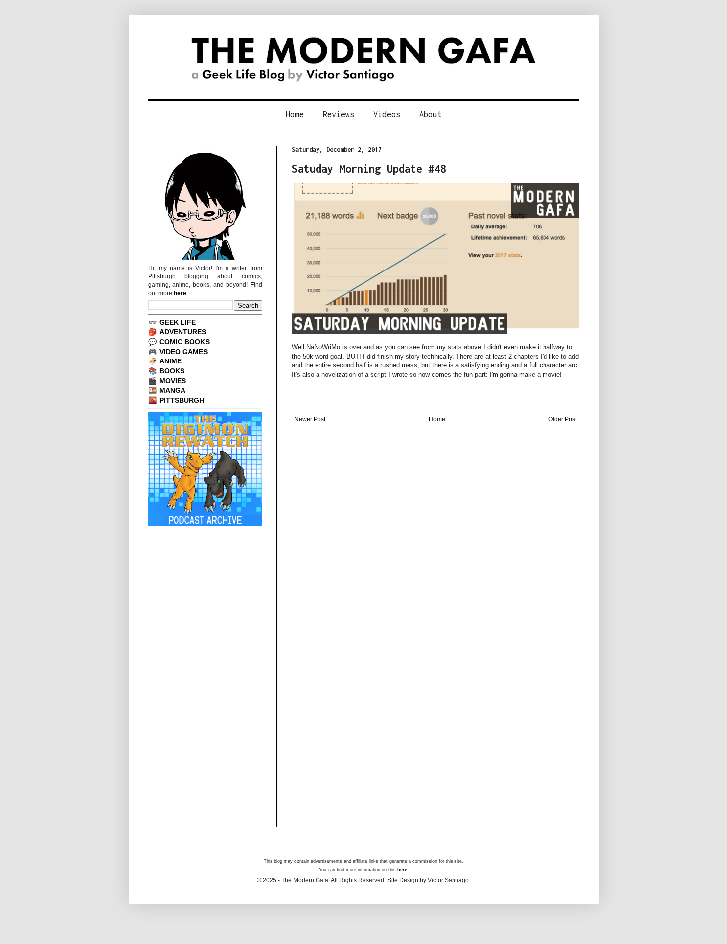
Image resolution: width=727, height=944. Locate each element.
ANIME (170, 361)
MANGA (172, 390)
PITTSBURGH (181, 400)
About (430, 114)
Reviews (338, 114)
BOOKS (171, 371)
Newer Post (309, 419)
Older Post (562, 419)
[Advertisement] (435, 499)
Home (295, 114)
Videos (386, 114)
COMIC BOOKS (184, 342)
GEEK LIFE (177, 322)
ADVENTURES (182, 332)
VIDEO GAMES (183, 352)
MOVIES (172, 381)
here (180, 293)
